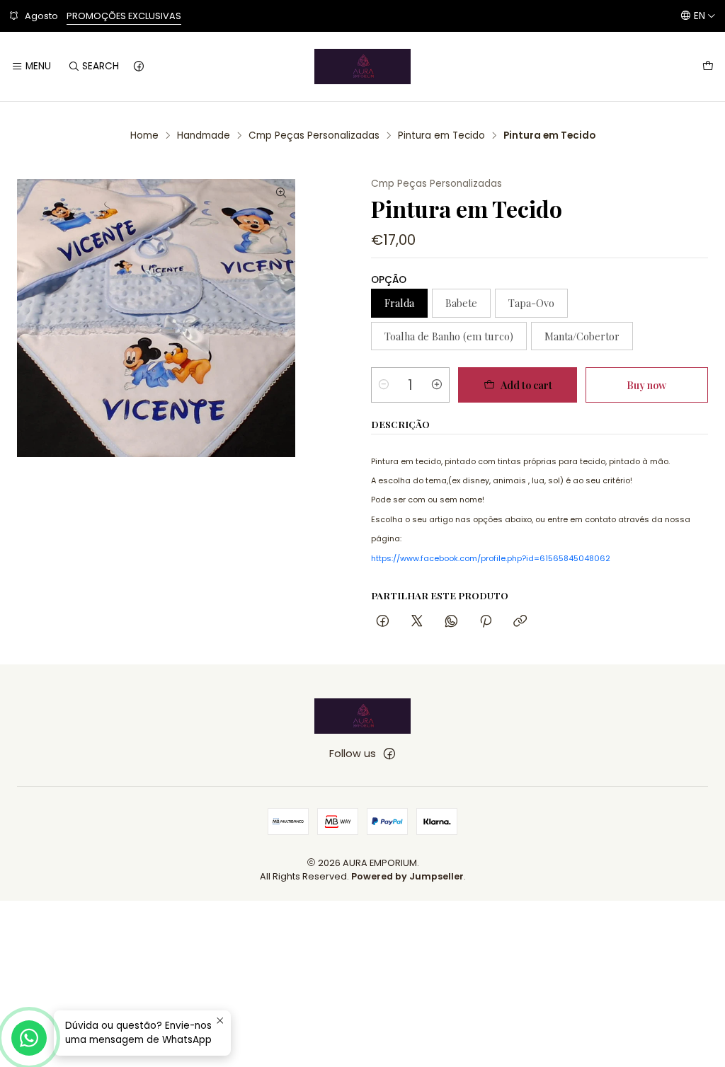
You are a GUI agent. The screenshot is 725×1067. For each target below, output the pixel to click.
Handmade (203, 136)
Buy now (646, 385)
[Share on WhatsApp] (451, 621)
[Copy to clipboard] (520, 621)
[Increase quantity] (437, 385)
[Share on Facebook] (382, 621)
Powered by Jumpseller (407, 876)
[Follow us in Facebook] (138, 66)
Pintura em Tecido (441, 136)
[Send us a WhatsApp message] (29, 1038)
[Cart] (708, 66)
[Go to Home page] (362, 66)
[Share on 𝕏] (417, 621)
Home (144, 136)
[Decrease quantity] (384, 385)
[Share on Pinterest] (486, 621)
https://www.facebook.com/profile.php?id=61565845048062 (490, 558)
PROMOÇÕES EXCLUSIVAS (124, 16)
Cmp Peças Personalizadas (314, 136)
